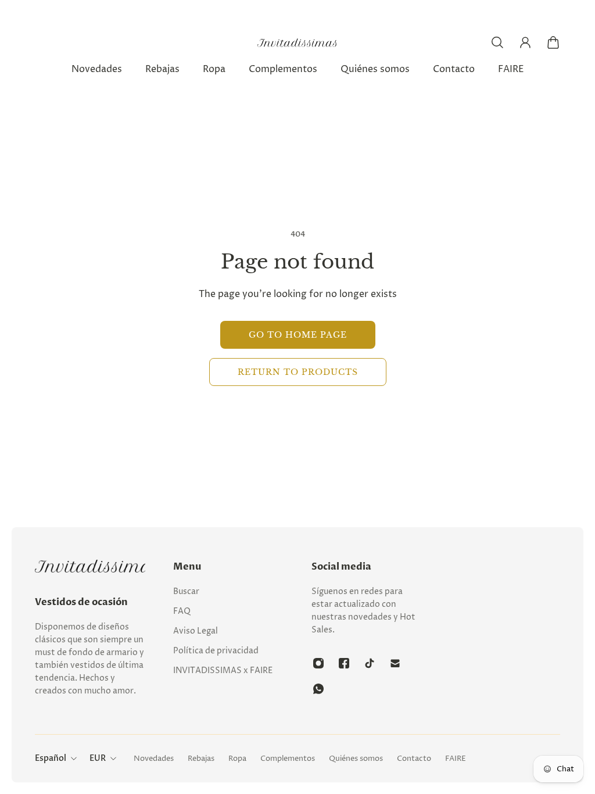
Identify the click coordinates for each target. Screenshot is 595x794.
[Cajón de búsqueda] (497, 42)
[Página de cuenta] (525, 42)
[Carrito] (553, 42)
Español (50, 758)
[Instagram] (318, 663)
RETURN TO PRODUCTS (298, 372)
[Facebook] (344, 663)
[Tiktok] (369, 663)
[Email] (395, 663)
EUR (97, 758)
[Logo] (297, 42)
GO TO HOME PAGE (298, 335)
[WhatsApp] (318, 689)
